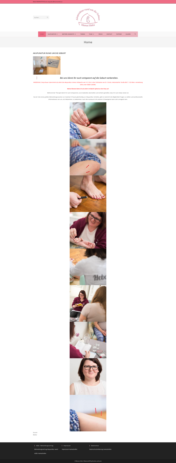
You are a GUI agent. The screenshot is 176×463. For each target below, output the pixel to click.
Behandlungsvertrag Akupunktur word (46, 449)
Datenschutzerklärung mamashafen (100, 449)
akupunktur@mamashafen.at (54, 1)
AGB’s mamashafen (40, 453)
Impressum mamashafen (69, 449)
